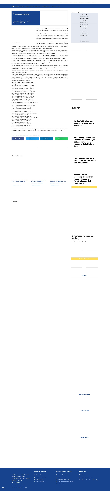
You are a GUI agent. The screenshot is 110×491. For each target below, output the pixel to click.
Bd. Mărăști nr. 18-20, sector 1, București (21, 478)
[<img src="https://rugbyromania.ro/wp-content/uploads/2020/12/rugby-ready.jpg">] (61, 208)
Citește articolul (17, 185)
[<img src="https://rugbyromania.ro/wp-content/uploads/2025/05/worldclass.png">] (74, 353)
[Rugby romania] (84, 74)
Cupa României (45, 6)
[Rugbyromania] (85, 241)
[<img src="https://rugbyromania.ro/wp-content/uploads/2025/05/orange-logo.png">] (94, 341)
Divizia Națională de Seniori (33, 6)
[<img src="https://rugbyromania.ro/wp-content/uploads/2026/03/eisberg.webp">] (74, 341)
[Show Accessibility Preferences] (3, 488)
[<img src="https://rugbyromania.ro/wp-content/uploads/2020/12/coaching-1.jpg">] (32, 208)
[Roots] (84, 212)
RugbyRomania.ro (15, 474)
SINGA (26, 487)
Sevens (54, 6)
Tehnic (75, 2)
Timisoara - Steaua (84, 18)
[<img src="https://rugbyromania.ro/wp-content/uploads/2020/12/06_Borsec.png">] (74, 330)
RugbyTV (65, 2)
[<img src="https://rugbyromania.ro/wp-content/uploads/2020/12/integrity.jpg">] (46, 208)
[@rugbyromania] (83, 241)
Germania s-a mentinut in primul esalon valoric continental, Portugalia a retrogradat (38, 181)
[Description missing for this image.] (94, 284)
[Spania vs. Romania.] (23, 35)
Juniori (58, 6)
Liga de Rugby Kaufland (18, 6)
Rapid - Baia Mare (84, 27)
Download (87, 2)
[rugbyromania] (72, 241)
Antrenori (80, 2)
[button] (18, 138)
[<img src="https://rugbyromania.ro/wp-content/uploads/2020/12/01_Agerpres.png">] (74, 418)
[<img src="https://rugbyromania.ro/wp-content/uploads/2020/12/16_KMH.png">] (84, 341)
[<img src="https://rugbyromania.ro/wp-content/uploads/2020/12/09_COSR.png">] (74, 318)
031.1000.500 (18, 480)
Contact (94, 2)
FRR (71, 2)
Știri (61, 2)
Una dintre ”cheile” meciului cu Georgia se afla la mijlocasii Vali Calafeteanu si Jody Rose (58, 181)
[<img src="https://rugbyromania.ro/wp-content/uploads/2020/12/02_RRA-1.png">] (74, 430)
